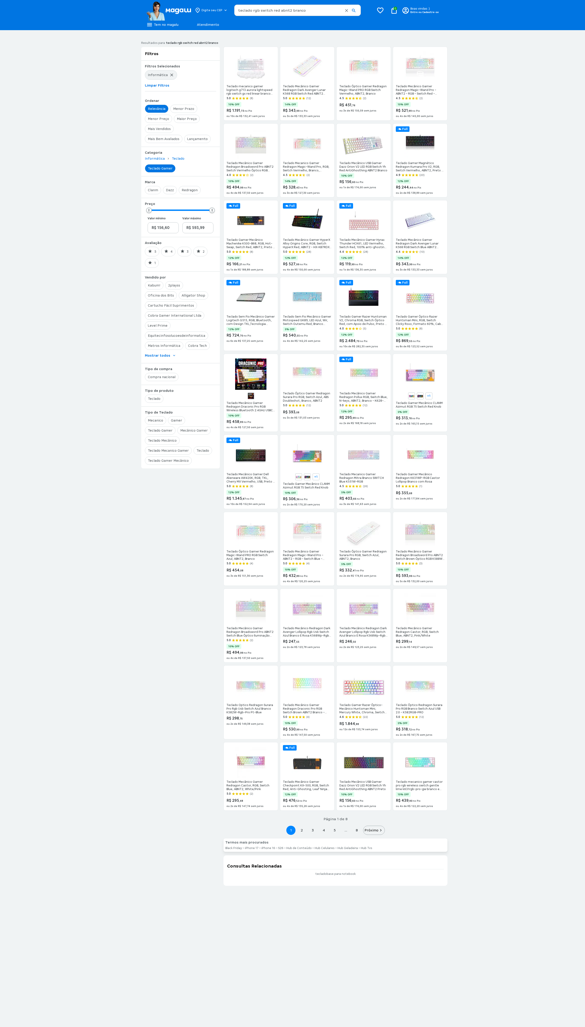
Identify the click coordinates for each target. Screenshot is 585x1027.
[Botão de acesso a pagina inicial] (168, 10)
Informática (155, 158)
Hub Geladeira (348, 848)
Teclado (178, 158)
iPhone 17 (251, 848)
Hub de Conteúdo (299, 848)
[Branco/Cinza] (298, 476)
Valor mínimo (157, 218)
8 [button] (357, 830)
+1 (429, 396)
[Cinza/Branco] (411, 396)
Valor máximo (191, 218)
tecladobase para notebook (335, 874)
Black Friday (233, 848)
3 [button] (313, 830)
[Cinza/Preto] (420, 396)
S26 (280, 848)
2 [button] (302, 830)
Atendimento (208, 25)
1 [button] (291, 830)
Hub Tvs (366, 848)
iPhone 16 (268, 848)
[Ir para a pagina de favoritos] (380, 10)
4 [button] (324, 830)
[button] (346, 10)
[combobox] (297, 10)
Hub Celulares (325, 848)
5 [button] (335, 830)
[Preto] (250, 396)
